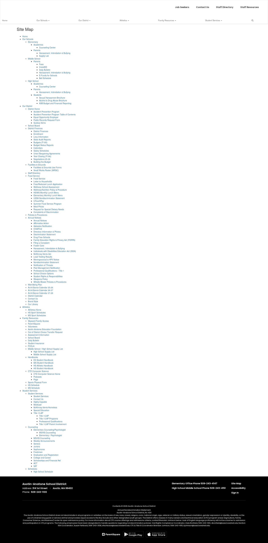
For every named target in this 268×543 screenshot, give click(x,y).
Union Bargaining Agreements (47, 153)
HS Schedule (33, 385)
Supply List (44, 55)
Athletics (124, 20)
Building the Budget (42, 161)
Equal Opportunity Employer (46, 117)
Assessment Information (38, 334)
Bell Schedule (45, 78)
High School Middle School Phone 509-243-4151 (199, 488)
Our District (84, 20)
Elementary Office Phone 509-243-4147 (194, 483)
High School (33, 81)
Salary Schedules (41, 150)
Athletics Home (34, 309)
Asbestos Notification (43, 226)
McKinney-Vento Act (42, 254)
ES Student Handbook (43, 360)
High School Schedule (43, 471)
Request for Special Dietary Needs (49, 209)
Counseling (33, 427)
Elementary (33, 41)
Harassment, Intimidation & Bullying (54, 53)
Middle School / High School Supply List (45, 348)
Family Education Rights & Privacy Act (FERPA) (54, 240)
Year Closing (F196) (42, 156)
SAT (35, 466)
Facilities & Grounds (37, 164)
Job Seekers (182, 7)
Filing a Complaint (41, 242)
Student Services (213, 20)
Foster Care (39, 245)
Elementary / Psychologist (50, 435)
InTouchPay (39, 201)
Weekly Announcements (44, 440)
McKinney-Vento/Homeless (45, 407)
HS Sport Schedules (37, 312)
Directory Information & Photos (47, 231)
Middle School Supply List (45, 354)
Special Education (41, 410)
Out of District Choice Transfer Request (45, 332)
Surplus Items (40, 122)
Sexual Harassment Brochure (52, 97)
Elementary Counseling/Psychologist (50, 429)
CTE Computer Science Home (47, 374)
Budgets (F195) (40, 142)
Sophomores (39, 449)
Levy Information (41, 136)
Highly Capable (40, 401)
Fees (41, 64)
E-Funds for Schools (48, 75)
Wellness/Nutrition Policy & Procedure (50, 189)
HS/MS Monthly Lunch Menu (46, 192)
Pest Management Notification (47, 267)
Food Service (34, 175)
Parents (37, 50)
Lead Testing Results (43, 256)
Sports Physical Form (37, 382)
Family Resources (166, 20)
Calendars (38, 147)
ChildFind (38, 228)
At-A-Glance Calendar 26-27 (40, 290)
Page (36, 379)
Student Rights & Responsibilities (48, 276)
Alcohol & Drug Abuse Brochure (53, 100)
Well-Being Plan (35, 284)
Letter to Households (43, 181)
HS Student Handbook (43, 368)
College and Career (42, 457)
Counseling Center (47, 47)
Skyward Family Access (38, 320)
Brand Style (33, 301)
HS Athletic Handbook (43, 365)
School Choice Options (44, 273)
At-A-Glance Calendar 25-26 (40, 287)
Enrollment (38, 134)
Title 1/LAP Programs (48, 418)
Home (4, 20)
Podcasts (38, 376)
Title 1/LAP (38, 413)
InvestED (43, 67)
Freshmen (38, 452)
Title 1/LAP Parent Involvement (52, 424)
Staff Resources (249, 7)
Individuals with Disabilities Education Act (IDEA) (55, 251)
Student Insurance (36, 343)
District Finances (35, 128)
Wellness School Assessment (46, 187)
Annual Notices (34, 217)
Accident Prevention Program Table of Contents (55, 114)
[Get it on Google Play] (133, 534)
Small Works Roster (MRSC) (46, 170)
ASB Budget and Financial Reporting (55, 103)
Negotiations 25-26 (42, 159)
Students (37, 94)
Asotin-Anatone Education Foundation (44, 329)
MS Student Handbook (43, 362)
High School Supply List (44, 351)
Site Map (236, 483)
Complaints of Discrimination (46, 212)
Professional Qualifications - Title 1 (49, 270)
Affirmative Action (41, 223)
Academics (38, 44)
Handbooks (33, 357)
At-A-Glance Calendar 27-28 (40, 293)
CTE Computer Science (38, 371)
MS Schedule (34, 387)
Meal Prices (39, 206)
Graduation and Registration (46, 454)
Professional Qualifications (50, 421)
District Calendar (35, 295)
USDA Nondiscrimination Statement (49, 198)
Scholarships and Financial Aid (47, 460)
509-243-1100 (39, 492)
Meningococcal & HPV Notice (46, 259)
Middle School (34, 58)
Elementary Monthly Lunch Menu (48, 195)
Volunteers (32, 326)
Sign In (235, 492)
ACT (35, 463)
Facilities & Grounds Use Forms (48, 167)
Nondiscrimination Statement (46, 262)
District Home (34, 108)
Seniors (37, 443)
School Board (34, 125)
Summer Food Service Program (48, 203)
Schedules (32, 468)
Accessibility (238, 488)
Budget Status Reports (43, 145)
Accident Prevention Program (46, 111)
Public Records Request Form (47, 120)
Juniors (37, 446)
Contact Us (202, 7)
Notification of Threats (43, 265)
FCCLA (31, 346)
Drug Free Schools (42, 237)
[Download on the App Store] (156, 534)
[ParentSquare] (111, 534)
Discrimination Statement (45, 234)
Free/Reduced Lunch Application (48, 184)
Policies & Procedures (37, 214)
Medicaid (37, 404)
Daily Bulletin (44, 69)
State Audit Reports (42, 139)
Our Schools (42, 20)
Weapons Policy (41, 279)
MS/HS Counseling (47, 432)
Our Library (33, 304)
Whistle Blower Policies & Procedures (50, 281)
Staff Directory (224, 7)
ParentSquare (34, 323)
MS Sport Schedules (37, 315)
